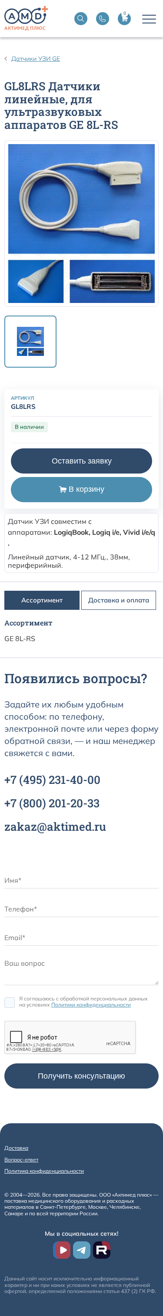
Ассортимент (42, 600)
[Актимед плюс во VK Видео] (61, 1250)
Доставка (16, 1148)
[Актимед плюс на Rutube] (101, 1250)
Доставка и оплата (118, 600)
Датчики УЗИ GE (35, 59)
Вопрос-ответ (21, 1159)
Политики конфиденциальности (91, 1004)
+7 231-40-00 (52, 779)
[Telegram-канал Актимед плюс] (81, 1250)
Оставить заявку (82, 461)
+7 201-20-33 (52, 803)
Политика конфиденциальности (44, 1171)
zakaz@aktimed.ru (55, 826)
